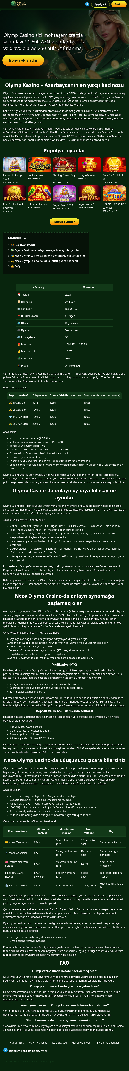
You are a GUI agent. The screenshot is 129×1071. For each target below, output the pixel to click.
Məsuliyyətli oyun (82, 1042)
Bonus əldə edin (23, 60)
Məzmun (14, 238)
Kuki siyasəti (59, 1042)
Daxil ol (119, 4)
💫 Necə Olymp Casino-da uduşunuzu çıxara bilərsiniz (44, 261)
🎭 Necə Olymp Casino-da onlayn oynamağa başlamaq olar (48, 255)
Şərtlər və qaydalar (108, 1042)
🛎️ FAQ (15, 266)
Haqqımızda (17, 1042)
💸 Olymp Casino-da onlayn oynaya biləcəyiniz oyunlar (45, 250)
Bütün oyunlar (64, 222)
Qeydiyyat (100, 4)
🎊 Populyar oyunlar (23, 245)
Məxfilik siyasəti (38, 1042)
